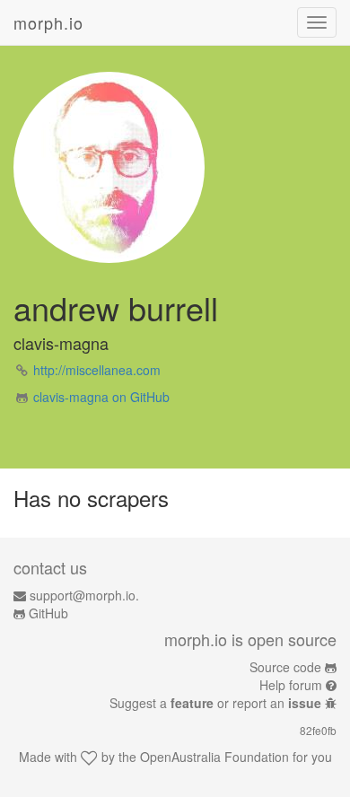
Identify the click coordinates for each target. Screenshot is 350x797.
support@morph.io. (84, 595)
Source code (285, 667)
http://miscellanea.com (97, 370)
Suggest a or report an (215, 703)
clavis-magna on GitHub (101, 397)
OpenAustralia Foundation (214, 757)
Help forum (290, 685)
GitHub (48, 613)
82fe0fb (318, 730)
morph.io (48, 22)
